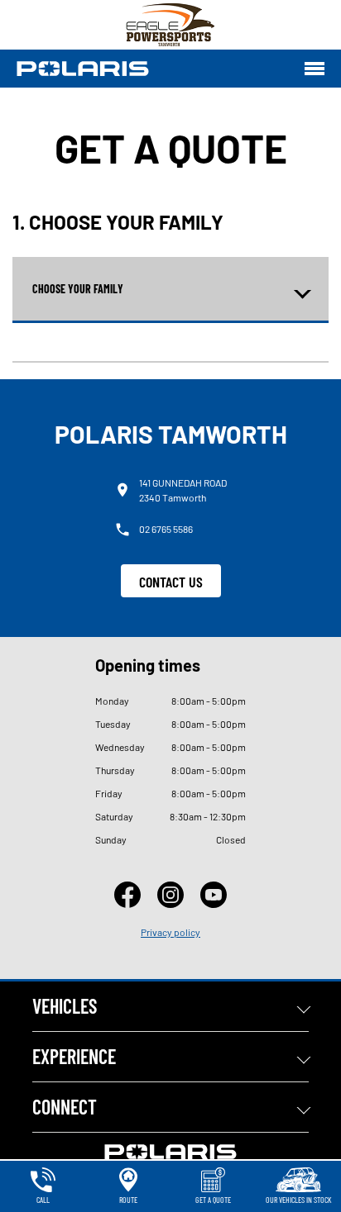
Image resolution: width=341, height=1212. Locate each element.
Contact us (171, 582)
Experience (74, 1056)
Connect (64, 1107)
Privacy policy (170, 932)
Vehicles (64, 1006)
